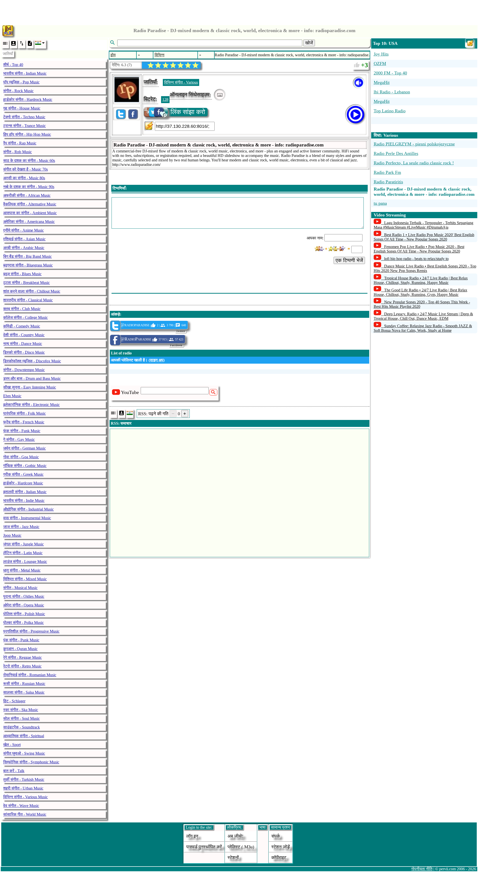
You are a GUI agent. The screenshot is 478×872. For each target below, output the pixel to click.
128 (165, 99)
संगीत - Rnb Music (17, 152)
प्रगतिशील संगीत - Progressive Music (31, 631)
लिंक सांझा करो (188, 112)
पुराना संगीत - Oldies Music (23, 596)
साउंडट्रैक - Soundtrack (21, 727)
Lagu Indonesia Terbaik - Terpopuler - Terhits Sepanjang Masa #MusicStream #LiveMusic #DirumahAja (423, 225)
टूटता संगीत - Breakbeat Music (26, 282)
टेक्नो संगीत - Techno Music (24, 117)
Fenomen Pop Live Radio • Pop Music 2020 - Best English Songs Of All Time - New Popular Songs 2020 (419, 249)
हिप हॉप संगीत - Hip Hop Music (27, 134)
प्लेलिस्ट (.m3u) (241, 846)
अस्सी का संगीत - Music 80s (24, 178)
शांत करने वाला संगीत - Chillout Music (31, 291)
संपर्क (275, 836)
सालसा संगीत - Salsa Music (24, 692)
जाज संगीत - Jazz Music (21, 527)
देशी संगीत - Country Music (24, 335)
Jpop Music (12, 535)
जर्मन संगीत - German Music (24, 448)
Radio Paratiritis (388, 181)
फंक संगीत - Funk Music (21, 431)
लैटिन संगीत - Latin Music (23, 553)
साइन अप (156, 360)
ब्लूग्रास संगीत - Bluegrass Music (28, 265)
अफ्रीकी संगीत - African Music (27, 195)
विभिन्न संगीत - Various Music (25, 797)
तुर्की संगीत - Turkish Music (23, 779)
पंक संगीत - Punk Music (21, 640)
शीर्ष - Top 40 (13, 65)
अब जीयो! (235, 836)
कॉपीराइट (278, 857)
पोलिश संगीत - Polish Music (24, 614)
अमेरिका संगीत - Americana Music (29, 221)
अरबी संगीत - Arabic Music (23, 248)
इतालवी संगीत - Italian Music (25, 492)
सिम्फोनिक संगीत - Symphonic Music (31, 762)
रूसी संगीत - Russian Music (24, 683)
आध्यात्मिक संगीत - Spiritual (23, 736)
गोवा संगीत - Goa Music (21, 457)
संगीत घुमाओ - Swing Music (24, 753)
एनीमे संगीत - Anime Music (23, 230)
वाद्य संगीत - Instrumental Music (27, 518)
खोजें (309, 42)
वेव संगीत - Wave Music (21, 806)
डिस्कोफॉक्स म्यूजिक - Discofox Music (32, 361)
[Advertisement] (239, 11)
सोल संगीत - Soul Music (21, 718)
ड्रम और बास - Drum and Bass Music (32, 378)
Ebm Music (12, 396)
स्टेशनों (233, 857)
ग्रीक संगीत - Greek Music (23, 474)
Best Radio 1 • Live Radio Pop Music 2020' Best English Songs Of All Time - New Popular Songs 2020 (424, 237)
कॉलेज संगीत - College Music (25, 317)
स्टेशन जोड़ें (280, 846)
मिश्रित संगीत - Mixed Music (25, 579)
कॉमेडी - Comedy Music (21, 326)
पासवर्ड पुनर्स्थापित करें (204, 846)
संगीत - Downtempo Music (24, 370)
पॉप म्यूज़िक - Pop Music (21, 82)
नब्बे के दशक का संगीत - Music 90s (28, 187)
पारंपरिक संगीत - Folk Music (24, 413)
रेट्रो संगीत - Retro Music (22, 666)
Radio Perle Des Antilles (396, 153)
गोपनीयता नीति (421, 869)
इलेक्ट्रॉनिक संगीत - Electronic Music (31, 404)
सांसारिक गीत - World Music (24, 814)
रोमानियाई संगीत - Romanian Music (29, 675)
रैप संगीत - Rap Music (19, 143)
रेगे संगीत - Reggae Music (22, 657)
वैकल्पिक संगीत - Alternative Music (29, 204)
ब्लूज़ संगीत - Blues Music (22, 274)
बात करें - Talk (13, 771)
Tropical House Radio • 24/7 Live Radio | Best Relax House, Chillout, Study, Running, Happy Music (421, 280)
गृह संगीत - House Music (21, 108)
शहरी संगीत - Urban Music (23, 788)
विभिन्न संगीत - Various (181, 82)
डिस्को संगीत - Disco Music (24, 352)
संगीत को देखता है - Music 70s (25, 169)
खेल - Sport (12, 744)
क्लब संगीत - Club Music (22, 309)
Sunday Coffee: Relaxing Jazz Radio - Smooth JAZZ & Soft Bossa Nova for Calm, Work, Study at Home (423, 328)
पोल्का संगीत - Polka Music (23, 622)
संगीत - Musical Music (20, 588)
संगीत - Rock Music (18, 91)
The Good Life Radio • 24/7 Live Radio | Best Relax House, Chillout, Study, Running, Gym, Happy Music (420, 292)
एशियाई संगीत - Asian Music (24, 239)
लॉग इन (192, 836)
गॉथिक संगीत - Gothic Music (25, 466)
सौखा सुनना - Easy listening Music (29, 387)
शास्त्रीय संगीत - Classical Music (28, 300)
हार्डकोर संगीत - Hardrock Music (27, 99)
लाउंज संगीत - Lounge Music (25, 561)
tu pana (380, 203)
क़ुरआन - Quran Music (20, 649)
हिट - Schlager (14, 701)
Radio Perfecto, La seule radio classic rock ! (414, 162)
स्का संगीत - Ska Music (20, 710)
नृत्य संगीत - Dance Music (22, 343)
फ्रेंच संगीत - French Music (23, 422)
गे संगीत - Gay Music (19, 439)
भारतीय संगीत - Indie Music (24, 500)
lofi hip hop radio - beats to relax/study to (416, 259)
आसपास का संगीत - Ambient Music (30, 213)
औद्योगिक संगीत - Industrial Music (28, 509)
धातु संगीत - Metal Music (22, 570)
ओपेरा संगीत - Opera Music (23, 605)
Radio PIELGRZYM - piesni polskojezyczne (414, 143)
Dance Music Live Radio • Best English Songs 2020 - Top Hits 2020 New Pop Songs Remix (425, 268)
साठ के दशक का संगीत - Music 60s (29, 160)
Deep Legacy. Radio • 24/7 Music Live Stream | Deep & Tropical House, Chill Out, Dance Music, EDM (423, 316)
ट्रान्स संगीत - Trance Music (24, 126)
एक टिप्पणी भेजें (349, 260)
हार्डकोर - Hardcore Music (23, 483)
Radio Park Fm (387, 172)
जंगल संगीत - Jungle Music (23, 544)
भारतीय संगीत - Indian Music (25, 73)
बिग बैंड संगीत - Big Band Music (27, 256)
